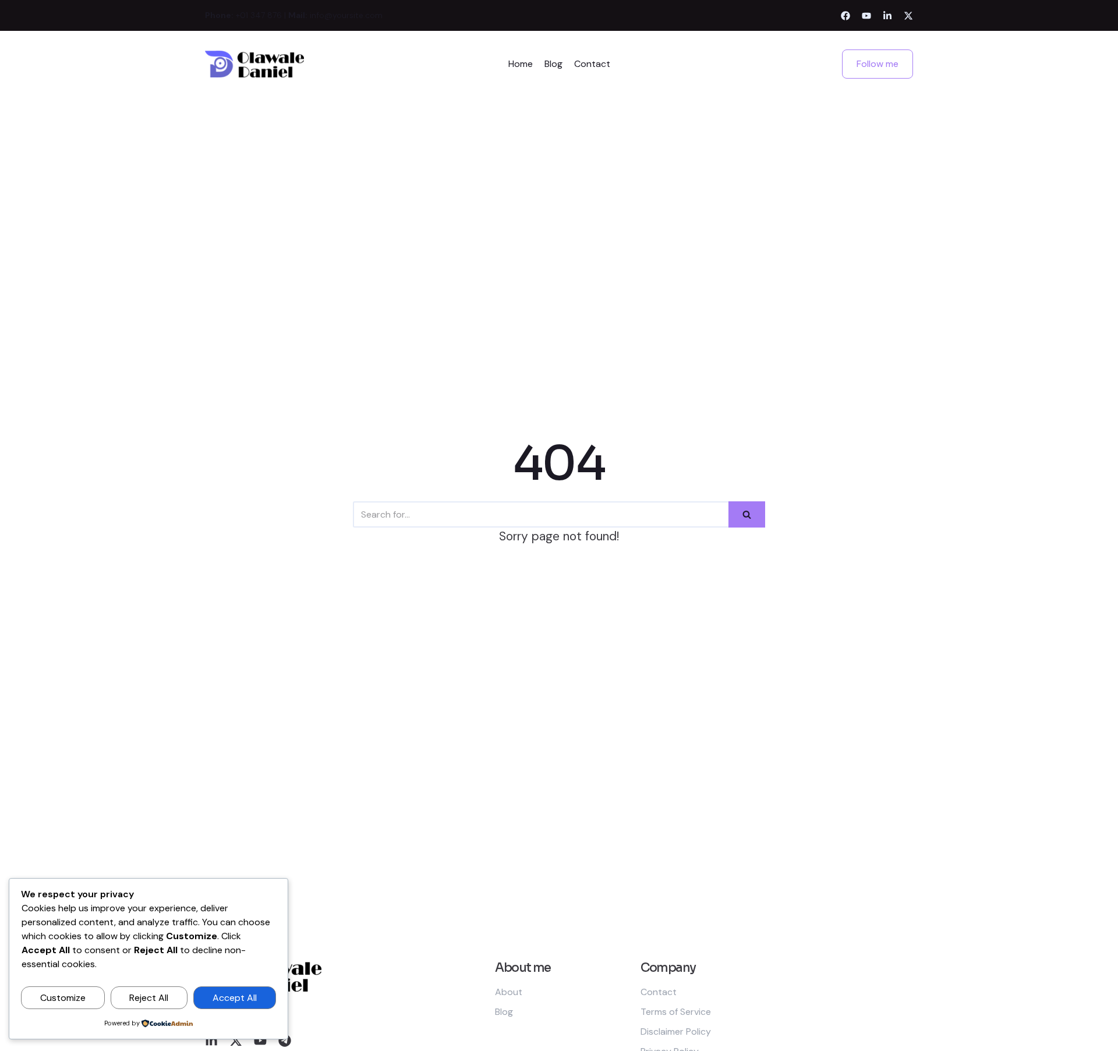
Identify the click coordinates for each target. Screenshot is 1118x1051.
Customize (63, 998)
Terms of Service (676, 1012)
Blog (553, 64)
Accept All (235, 998)
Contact (592, 64)
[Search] (746, 514)
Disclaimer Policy (676, 1031)
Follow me (877, 64)
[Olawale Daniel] (254, 64)
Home (520, 64)
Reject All (148, 998)
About (508, 992)
